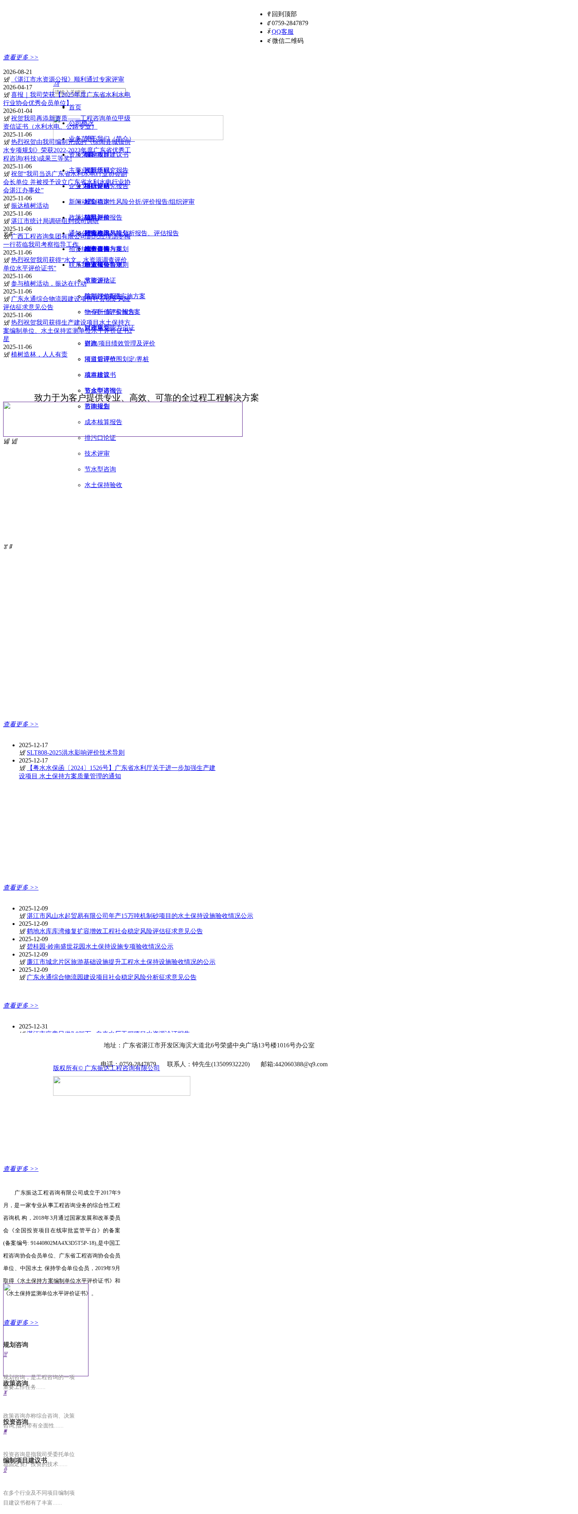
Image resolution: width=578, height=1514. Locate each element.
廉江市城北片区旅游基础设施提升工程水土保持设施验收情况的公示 (121, 961)
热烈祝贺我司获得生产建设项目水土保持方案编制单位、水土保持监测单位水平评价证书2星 (67, 330)
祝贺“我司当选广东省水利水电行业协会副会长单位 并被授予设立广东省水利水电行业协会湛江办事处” (67, 182)
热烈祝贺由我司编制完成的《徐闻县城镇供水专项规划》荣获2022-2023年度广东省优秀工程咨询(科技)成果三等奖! (67, 150)
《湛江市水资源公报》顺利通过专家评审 (67, 79)
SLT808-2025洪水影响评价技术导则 (76, 752)
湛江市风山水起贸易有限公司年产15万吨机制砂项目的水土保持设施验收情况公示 (140, 915)
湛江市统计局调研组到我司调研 (55, 221)
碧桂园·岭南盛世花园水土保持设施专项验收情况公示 (100, 946)
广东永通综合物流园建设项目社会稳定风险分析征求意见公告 (112, 977)
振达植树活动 (30, 205)
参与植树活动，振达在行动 (49, 283)
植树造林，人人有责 (39, 354)
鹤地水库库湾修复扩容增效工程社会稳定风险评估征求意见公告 (115, 931)
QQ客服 (283, 31)
